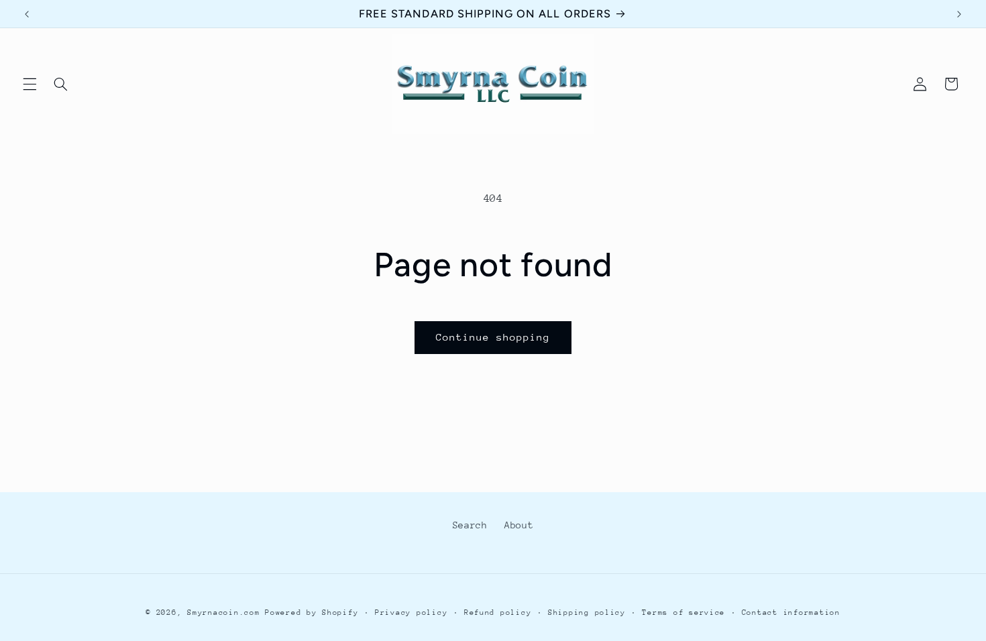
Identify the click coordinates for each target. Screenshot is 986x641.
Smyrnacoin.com (223, 612)
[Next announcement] (959, 14)
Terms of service (683, 612)
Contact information (791, 612)
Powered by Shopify (311, 612)
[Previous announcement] (27, 14)
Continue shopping (493, 337)
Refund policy (498, 612)
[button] (29, 83)
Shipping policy (587, 612)
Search (470, 525)
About (518, 525)
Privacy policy (411, 612)
